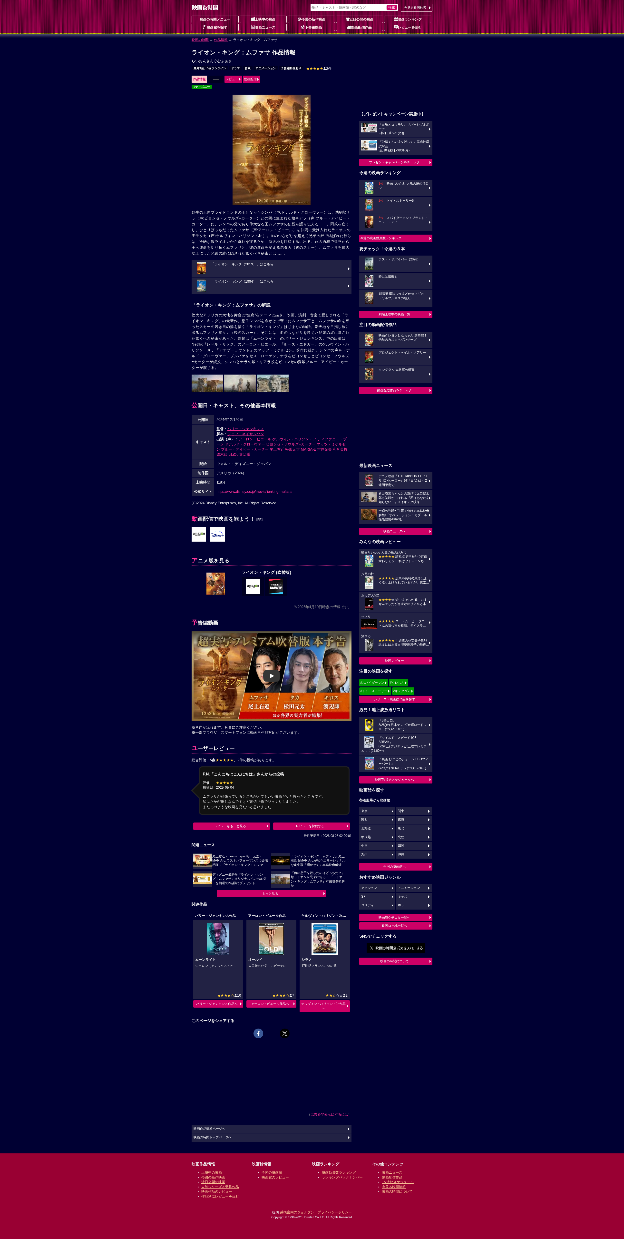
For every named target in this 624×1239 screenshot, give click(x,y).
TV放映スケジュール (398, 1182)
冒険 (248, 68)
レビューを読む (410, 27)
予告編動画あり (291, 68)
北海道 (366, 828)
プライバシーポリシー (335, 1212)
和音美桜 (340, 449)
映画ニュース (265, 27)
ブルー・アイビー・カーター (245, 449)
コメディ (367, 905)
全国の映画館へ (394, 866)
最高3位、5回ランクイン (210, 68)
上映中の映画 (265, 19)
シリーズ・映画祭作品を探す (394, 699)
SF (363, 896)
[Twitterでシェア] (285, 1033)
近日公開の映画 (361, 19)
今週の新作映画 (313, 19)
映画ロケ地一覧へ (394, 926)
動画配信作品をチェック (394, 390)
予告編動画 (313, 27)
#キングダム (402, 691)
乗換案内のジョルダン (297, 1212)
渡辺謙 (244, 454)
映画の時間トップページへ (213, 1137)
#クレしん (397, 682)
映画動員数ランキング (339, 1172)
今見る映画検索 (415, 8)
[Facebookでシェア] (258, 1033)
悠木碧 (221, 454)
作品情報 (221, 40)
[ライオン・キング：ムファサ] (199, 534)
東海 (401, 819)
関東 (401, 811)
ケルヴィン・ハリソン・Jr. (294, 439)
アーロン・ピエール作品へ (270, 1004)
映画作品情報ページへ (209, 1128)
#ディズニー (202, 87)
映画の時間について (394, 961)
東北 (401, 828)
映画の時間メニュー (215, 19)
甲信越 (366, 837)
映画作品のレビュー (216, 1191)
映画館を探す (217, 27)
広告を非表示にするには (329, 1114)
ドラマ (235, 68)
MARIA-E (308, 449)
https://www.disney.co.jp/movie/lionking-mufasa (254, 491)
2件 (319, 68)
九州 (364, 854)
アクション (369, 888)
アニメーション (265, 68)
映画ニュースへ (394, 531)
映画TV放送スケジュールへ (394, 780)
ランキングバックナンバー (342, 1177)
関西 (364, 819)
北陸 (401, 837)
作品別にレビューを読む (220, 1196)
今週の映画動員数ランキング (380, 238)
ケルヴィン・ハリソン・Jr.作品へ (323, 1006)
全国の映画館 (272, 1172)
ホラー (402, 905)
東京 (364, 811)
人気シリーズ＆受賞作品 (220, 1187)
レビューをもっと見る (230, 826)
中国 (364, 845)
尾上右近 (277, 449)
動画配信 (250, 79)
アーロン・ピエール (254, 439)
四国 (401, 845)
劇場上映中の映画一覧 (394, 314)
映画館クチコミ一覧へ (394, 917)
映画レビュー (394, 661)
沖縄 (401, 854)
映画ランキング (410, 19)
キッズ (402, 896)
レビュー (231, 79)
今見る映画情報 (394, 1187)
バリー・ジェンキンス (245, 429)
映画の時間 (200, 40)
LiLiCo (233, 454)
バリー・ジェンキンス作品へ (216, 1004)
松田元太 (292, 449)
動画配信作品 (361, 27)
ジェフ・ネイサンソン (245, 434)
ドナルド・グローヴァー (245, 444)
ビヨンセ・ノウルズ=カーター (291, 444)
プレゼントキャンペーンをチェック (394, 162)
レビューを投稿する (310, 826)
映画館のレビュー (275, 1177)
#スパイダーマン (372, 682)
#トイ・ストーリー (373, 691)
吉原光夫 (324, 449)
